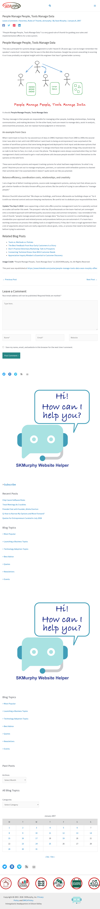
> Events (6, 579)
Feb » (52, 857)
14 (91, 833)
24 (36, 843)
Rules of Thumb (34, 20)
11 (50, 833)
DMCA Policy (28, 900)
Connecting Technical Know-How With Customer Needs (31, 252)
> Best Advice (8, 556)
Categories (7, 799)
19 (64, 838)
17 (36, 838)
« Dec (47, 857)
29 (9, 849)
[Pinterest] (14, 25)
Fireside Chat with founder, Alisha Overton (20, 509)
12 (64, 833)
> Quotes (6, 564)
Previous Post (10, 279)
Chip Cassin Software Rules (13, 500)
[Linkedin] (19, 25)
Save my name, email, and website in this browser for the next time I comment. (39, 347)
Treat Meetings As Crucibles (14, 504)
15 (9, 838)
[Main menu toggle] (95, 6)
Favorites (23, 20)
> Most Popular (9, 534)
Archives (6, 775)
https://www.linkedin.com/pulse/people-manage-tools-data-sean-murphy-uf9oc (62, 268)
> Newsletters (8, 571)
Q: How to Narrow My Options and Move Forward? (23, 513)
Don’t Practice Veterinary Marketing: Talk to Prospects (31, 248)
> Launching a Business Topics (15, 541)
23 (23, 843)
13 (77, 833)
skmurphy (46, 20)
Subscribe (10, 484)
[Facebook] (3, 25)
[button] (50, 5)
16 (23, 838)
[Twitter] (9, 25)
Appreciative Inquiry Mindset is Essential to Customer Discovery (35, 255)
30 (23, 849)
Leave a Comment (10, 20)
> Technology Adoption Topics (15, 549)
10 (36, 833)
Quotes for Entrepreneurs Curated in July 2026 (22, 518)
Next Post (92, 279)
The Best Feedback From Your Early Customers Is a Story (32, 245)
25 (50, 843)
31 (36, 849)
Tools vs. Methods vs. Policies (20, 242)
